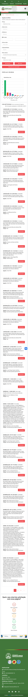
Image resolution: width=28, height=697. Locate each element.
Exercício (5, 26)
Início (3, 14)
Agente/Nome (6, 47)
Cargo (4, 57)
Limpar (20, 63)
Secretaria (5, 52)
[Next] (24, 590)
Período (5, 37)
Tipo (4, 21)
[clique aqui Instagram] (19, 692)
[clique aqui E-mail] (9, 692)
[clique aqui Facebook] (12, 692)
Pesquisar (8, 63)
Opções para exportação (14, 66)
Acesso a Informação (10, 14)
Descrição (5, 42)
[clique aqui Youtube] (15, 692)
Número (5, 32)
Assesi (9, 695)
